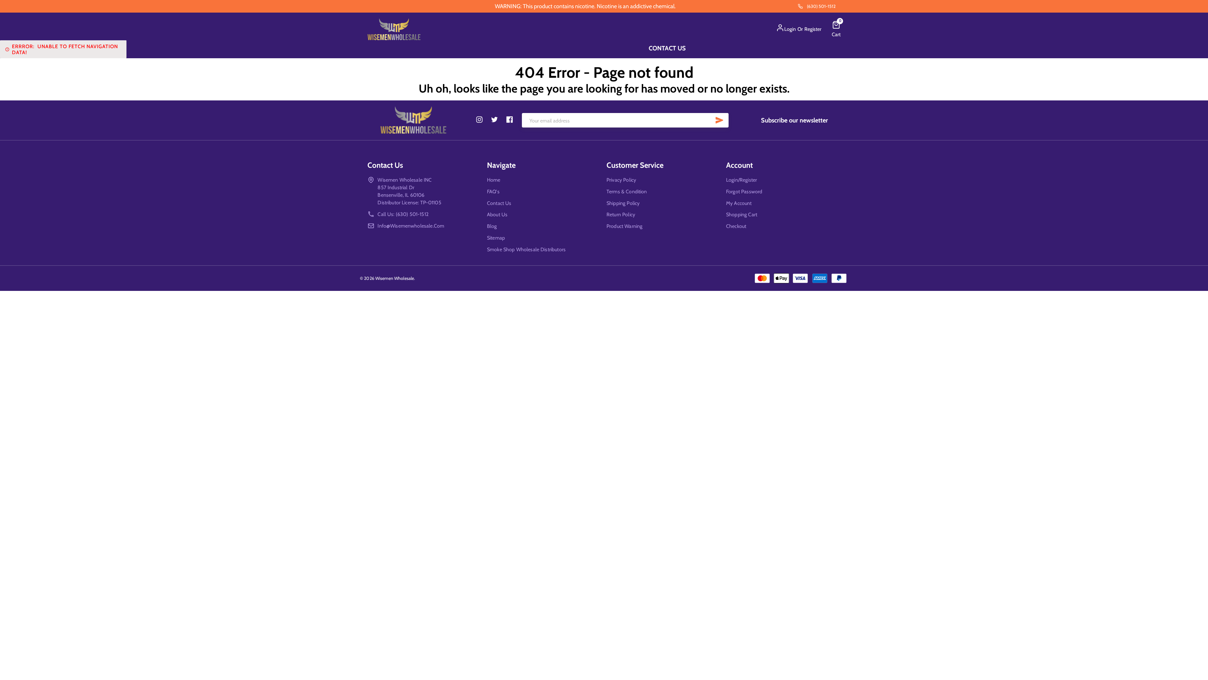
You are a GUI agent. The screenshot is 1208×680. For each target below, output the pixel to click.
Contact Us (667, 48)
